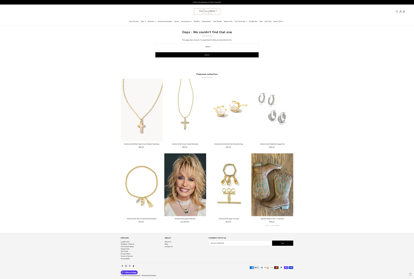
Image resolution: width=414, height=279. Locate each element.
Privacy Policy (125, 254)
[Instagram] (126, 266)
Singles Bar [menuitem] (253, 21)
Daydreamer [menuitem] (206, 21)
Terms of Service (127, 256)
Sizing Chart (125, 249)
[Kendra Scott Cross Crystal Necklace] (185, 110)
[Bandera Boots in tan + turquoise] (272, 184)
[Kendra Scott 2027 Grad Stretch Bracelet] (142, 184)
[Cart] (404, 12)
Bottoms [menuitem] (151, 21)
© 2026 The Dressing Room (131, 275)
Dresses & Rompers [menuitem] (165, 21)
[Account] (400, 12)
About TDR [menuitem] (277, 21)
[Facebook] (122, 266)
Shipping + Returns (127, 244)
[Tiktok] (133, 266)
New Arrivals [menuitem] (134, 21)
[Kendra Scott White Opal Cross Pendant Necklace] (142, 110)
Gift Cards (124, 251)
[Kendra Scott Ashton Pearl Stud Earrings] (229, 110)
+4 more (276, 225)
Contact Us (169, 246)
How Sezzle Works (127, 246)
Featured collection (207, 74)
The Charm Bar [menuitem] (239, 21)
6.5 (268, 225)
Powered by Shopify (149, 275)
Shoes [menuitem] (176, 21)
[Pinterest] (129, 266)
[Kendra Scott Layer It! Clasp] (229, 184)
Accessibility (125, 259)
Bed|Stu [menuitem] (197, 21)
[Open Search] (397, 12)
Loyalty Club (125, 242)
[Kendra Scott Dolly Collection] (185, 184)
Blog (166, 244)
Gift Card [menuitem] (268, 21)
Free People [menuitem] (217, 21)
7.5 (272, 225)
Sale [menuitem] (261, 21)
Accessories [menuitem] (185, 21)
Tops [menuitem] (142, 21)
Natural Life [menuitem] (228, 21)
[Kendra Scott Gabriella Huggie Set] (272, 110)
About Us (168, 242)
